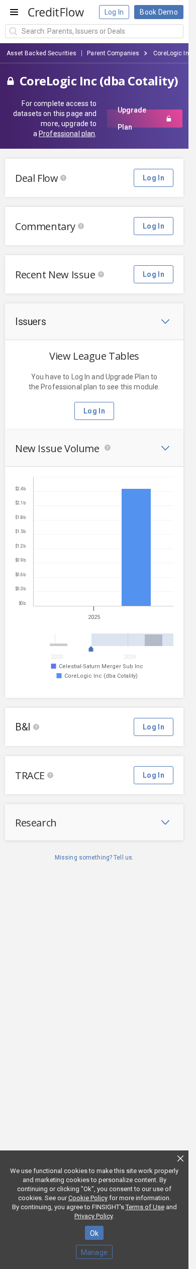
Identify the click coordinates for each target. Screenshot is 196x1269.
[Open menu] (14, 12)
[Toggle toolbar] (165, 321)
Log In (114, 12)
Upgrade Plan (132, 119)
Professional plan (67, 134)
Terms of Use (145, 1207)
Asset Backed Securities (42, 53)
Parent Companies (113, 53)
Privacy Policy (93, 1216)
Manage (94, 1252)
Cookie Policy (88, 1198)
